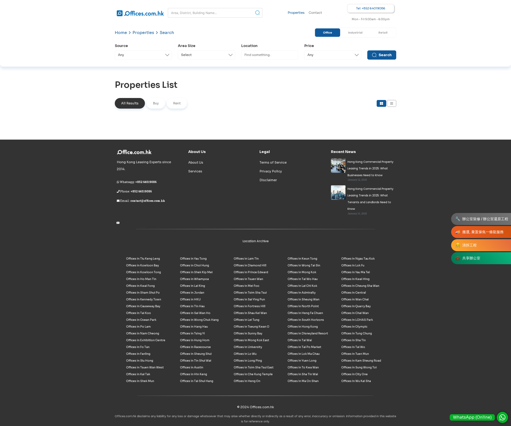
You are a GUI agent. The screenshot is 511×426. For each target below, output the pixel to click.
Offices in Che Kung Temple (253, 374)
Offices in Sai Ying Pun (249, 299)
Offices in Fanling (138, 354)
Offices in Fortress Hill (249, 306)
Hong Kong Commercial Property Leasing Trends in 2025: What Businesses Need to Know (370, 168)
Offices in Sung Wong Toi (359, 367)
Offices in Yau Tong (193, 258)
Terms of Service (273, 162)
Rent (177, 103)
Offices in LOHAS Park (357, 320)
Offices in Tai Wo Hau (303, 279)
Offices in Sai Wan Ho (195, 313)
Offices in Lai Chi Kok (302, 286)
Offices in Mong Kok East (251, 340)
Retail (382, 32)
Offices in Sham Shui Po (143, 292)
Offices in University (248, 347)
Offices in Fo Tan (138, 347)
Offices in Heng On (247, 381)
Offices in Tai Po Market (304, 347)
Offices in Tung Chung (356, 333)
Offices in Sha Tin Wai (303, 374)
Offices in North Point (303, 306)
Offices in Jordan (192, 292)
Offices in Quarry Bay (356, 306)
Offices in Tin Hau (192, 306)
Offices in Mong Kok (302, 272)
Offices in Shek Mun (140, 381)
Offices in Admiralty (302, 292)
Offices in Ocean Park (141, 320)
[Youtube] (118, 223)
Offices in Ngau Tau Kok (358, 258)
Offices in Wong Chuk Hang (199, 320)
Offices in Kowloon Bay (142, 265)
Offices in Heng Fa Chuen (305, 313)
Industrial (355, 32)
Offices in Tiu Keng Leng (143, 258)
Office (327, 32)
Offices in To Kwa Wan (303, 367)
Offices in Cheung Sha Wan (360, 286)
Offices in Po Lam (138, 326)
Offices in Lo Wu (245, 354)
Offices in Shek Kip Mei (196, 272)
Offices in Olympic (354, 326)
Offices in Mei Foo (246, 286)
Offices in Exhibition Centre (145, 340)
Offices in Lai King (192, 286)
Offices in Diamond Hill (250, 265)
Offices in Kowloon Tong (143, 272)
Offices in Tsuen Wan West (145, 367)
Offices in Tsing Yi (192, 333)
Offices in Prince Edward (251, 272)
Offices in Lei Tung (246, 320)
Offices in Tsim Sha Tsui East (253, 367)
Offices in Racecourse (195, 347)
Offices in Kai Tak (138, 374)
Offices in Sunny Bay (248, 333)
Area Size (186, 46)
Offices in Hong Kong (303, 326)
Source (121, 46)
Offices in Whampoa (194, 279)
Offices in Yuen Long (302, 360)
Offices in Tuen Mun (355, 354)
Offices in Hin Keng (193, 374)
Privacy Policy (270, 171)
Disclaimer (268, 180)
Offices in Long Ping (248, 360)
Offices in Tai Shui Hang (196, 381)
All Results (130, 103)
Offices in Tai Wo (353, 347)
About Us (195, 162)
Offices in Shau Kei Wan (250, 313)
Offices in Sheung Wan (303, 299)
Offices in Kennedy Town (143, 299)
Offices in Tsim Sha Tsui (250, 292)
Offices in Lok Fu (352, 265)
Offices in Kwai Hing (355, 279)
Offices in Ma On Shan (303, 381)
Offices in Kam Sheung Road (361, 360)
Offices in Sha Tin (353, 340)
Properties (296, 13)
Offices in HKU (190, 299)
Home (121, 32)
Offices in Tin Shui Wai (195, 360)
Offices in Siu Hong (139, 360)
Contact (315, 13)
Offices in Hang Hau (194, 326)
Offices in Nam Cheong (142, 333)
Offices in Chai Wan (355, 313)
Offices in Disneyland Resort (308, 333)
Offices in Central (353, 292)
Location (249, 46)
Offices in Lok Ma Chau (304, 354)
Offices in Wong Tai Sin (304, 265)
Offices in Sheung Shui (196, 354)
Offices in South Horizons (306, 320)
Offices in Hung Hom (194, 340)
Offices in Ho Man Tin (141, 279)
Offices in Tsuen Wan (248, 279)
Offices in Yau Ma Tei (355, 272)
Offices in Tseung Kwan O (251, 326)
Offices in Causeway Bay (143, 306)
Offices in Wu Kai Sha (356, 381)
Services (195, 171)
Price (309, 46)
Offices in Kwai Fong (140, 286)
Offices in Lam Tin (246, 258)
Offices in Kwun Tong (302, 258)
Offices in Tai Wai (300, 340)
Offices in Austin (191, 367)
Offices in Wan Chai (355, 299)
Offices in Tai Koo (138, 313)
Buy (156, 103)
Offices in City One (354, 374)
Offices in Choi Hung (194, 265)
